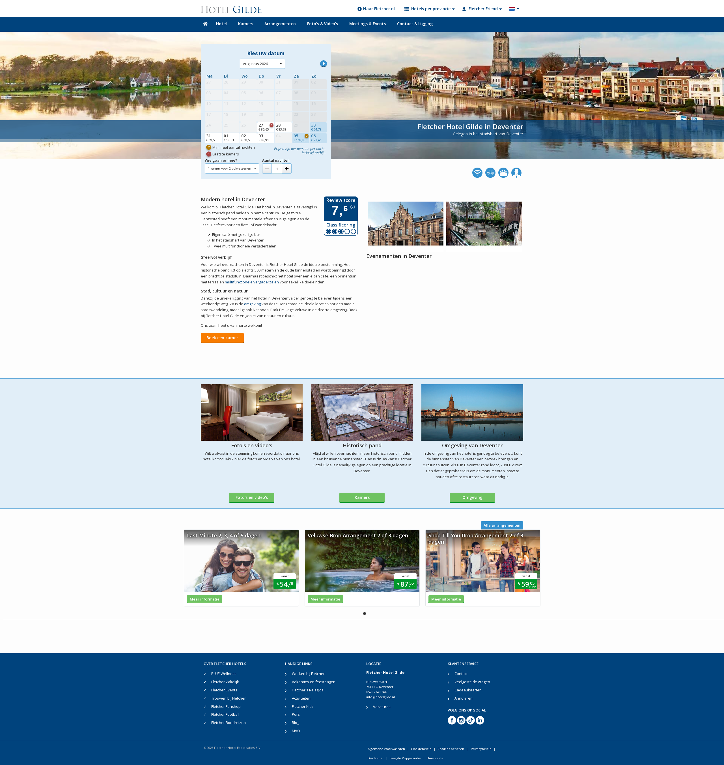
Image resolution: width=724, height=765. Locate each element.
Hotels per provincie (431, 8)
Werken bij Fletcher (308, 673)
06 (316, 137)
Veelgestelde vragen (472, 681)
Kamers (245, 23)
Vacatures (382, 706)
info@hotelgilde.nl (380, 697)
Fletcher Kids (303, 706)
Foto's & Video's (322, 23)
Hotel (221, 23)
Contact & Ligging (415, 23)
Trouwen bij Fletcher (228, 698)
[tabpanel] (241, 567)
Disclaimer (376, 758)
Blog (295, 722)
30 (316, 126)
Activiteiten (301, 698)
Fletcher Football (225, 714)
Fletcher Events (224, 690)
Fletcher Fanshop (226, 706)
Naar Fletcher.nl (379, 8)
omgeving (252, 303)
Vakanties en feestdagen (313, 681)
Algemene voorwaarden (386, 749)
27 (265, 126)
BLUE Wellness (223, 673)
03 (263, 137)
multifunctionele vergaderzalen (252, 282)
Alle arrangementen (502, 525)
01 (229, 137)
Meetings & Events (367, 23)
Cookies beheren (451, 749)
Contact (460, 673)
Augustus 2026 (255, 63)
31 (211, 137)
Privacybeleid (481, 749)
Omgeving (472, 497)
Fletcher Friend (483, 8)
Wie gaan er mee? (221, 160)
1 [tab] (364, 613)
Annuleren (463, 698)
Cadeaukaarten (468, 690)
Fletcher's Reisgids (308, 690)
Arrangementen (280, 23)
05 (300, 137)
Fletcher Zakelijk (225, 681)
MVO (296, 730)
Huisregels (435, 758)
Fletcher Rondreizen (228, 722)
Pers (296, 714)
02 (246, 137)
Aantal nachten (276, 160)
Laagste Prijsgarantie (405, 758)
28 (281, 126)
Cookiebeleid (421, 749)
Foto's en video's (252, 497)
